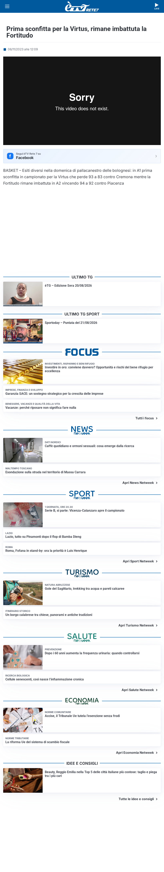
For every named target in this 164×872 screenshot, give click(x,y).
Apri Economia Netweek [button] (135, 753)
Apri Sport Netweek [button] (138, 561)
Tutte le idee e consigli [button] (136, 799)
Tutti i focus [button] (144, 418)
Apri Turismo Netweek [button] (136, 625)
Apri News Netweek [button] (138, 483)
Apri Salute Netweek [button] (138, 690)
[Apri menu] (7, 6)
